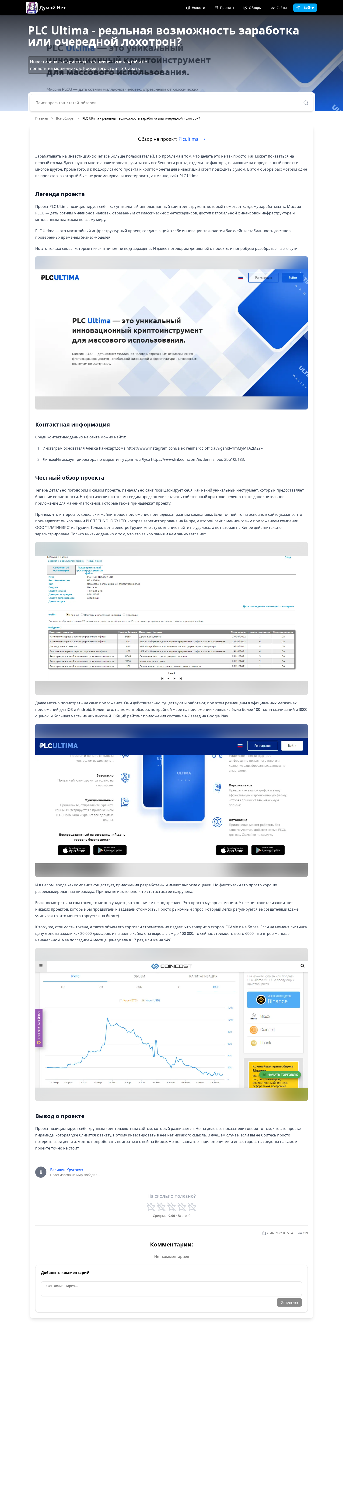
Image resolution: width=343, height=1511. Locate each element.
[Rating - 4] (181, 1207)
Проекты (227, 7)
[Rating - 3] (171, 1207)
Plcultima (188, 139)
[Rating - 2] (161, 1207)
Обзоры (255, 7)
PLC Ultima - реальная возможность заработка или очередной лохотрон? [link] (141, 118)
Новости (198, 7)
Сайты (281, 7)
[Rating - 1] (151, 1207)
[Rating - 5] (192, 1207)
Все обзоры (65, 118)
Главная (41, 118)
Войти (309, 7)
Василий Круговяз (66, 1169)
